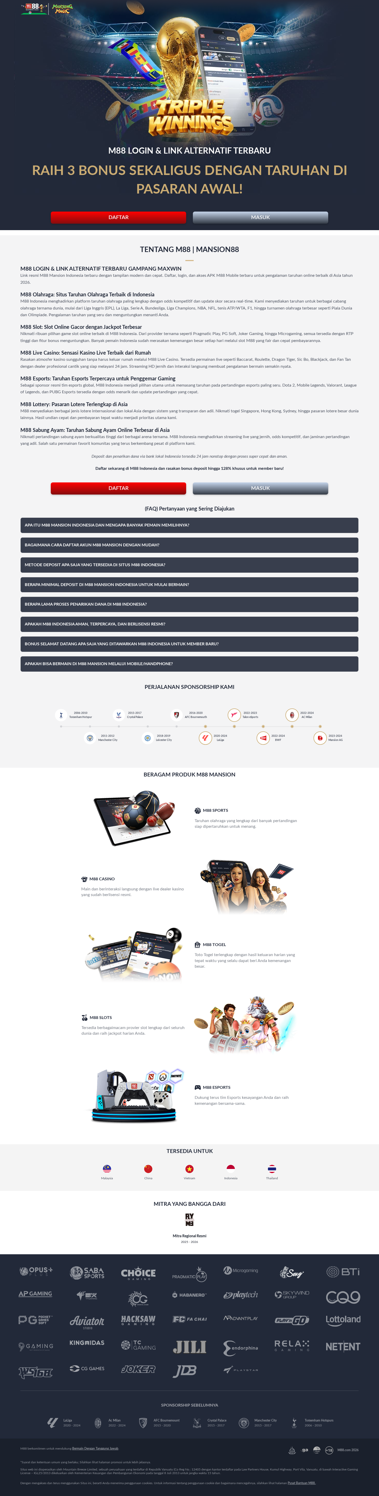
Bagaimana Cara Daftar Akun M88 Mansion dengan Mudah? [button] (92, 545)
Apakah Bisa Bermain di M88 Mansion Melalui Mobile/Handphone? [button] (99, 664)
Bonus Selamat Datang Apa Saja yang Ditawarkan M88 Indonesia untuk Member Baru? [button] (122, 644)
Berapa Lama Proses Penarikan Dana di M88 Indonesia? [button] (86, 604)
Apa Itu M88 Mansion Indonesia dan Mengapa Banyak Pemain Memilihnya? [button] (107, 525)
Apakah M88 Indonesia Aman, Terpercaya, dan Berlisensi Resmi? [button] (95, 624)
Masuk (260, 217)
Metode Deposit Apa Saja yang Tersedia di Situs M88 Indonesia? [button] (95, 565)
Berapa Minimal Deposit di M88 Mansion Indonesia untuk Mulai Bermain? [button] (107, 585)
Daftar (119, 217)
